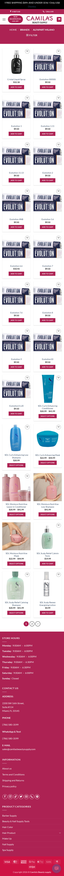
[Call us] (31, 796)
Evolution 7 (47, 266)
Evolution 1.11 (47, 126)
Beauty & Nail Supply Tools (15, 821)
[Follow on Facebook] (5, 796)
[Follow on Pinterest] (37, 796)
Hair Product (8, 832)
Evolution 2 (47, 173)
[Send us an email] (26, 796)
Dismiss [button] (32, 6)
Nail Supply (8, 844)
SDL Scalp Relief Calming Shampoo (16, 603)
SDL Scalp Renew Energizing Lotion (48, 603)
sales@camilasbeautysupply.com (18, 749)
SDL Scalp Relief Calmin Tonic (48, 554)
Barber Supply (9, 815)
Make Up (7, 838)
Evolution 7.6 (16, 312)
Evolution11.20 (16, 406)
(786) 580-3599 (10, 724)
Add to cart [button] (16, 87)
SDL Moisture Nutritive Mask (16, 554)
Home (13, 29)
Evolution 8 (47, 312)
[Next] (37, 623)
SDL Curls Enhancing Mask (47, 455)
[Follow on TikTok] (15, 796)
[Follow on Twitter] (21, 796)
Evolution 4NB (16, 219)
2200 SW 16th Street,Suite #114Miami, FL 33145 (13, 707)
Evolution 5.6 (48, 219)
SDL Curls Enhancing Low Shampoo (16, 456)
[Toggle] (60, 833)
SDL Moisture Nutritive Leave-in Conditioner (16, 505)
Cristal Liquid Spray (16, 79)
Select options (48, 416)
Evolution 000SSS (48, 79)
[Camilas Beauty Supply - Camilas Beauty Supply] (39, 19)
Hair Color (7, 827)
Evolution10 (47, 359)
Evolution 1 (16, 126)
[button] (4, 19)
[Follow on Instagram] (10, 796)
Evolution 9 (16, 359)
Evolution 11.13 (16, 173)
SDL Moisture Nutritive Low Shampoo (47, 505)
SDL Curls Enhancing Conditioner (47, 407)
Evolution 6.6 (16, 266)
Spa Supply (7, 849)
